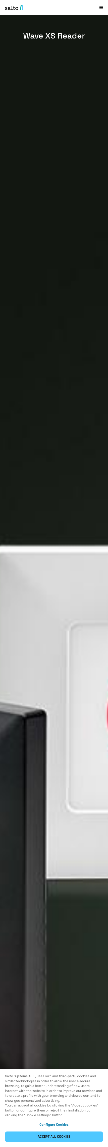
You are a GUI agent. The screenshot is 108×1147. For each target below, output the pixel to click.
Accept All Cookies (54, 1136)
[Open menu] (101, 7)
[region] (54, 1108)
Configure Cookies (54, 1124)
